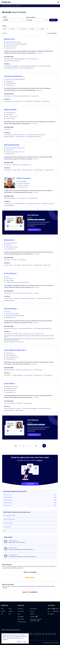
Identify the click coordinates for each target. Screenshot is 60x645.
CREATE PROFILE (33, 229)
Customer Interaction (27, 170)
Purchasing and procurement (33, 203)
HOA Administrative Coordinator (13, 42)
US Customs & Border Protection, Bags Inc (23, 293)
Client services (7, 375)
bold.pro (39, 460)
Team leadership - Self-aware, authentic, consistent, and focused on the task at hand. (24, 333)
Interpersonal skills (49, 170)
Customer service (8, 265)
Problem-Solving (7, 502)
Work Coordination (19, 341)
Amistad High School (11, 390)
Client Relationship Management (11, 66)
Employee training (38, 265)
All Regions (32, 616)
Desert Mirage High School (12, 357)
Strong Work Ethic (28, 101)
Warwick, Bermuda (10, 153)
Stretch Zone (9, 245)
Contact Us (20, 608)
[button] (44, 446)
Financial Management (19, 203)
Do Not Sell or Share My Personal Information (35, 620)
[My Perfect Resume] (30, 572)
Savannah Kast (12, 547)
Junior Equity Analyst (11, 112)
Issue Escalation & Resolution (11, 68)
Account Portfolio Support (44, 66)
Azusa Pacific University (11, 46)
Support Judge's (16, 170)
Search (53, 20)
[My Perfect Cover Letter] (30, 592)
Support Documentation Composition (12, 408)
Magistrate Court (17, 164)
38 (36, 445)
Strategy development (18, 375)
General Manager (22, 181)
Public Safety (38, 101)
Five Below (14, 259)
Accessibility (20, 616)
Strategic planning (8, 203)
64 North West (9, 114)
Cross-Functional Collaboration (27, 68)
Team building (17, 265)
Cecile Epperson (10, 81)
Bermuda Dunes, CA (10, 48)
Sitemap (32, 613)
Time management (47, 375)
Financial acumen (37, 375)
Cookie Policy (33, 608)
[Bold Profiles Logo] (6, 2)
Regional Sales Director (11, 243)
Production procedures (9, 300)
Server (7, 276)
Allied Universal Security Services (24, 369)
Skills (2, 608)
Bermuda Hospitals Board (10, 515)
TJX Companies (22, 259)
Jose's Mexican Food (22, 198)
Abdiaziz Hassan (13, 540)
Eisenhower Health (8, 523)
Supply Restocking (8, 101)
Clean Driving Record (9, 410)
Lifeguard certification (9, 136)
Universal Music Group (32, 58)
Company (11, 611)
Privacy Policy (21, 619)
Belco (5, 530)
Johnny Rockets (9, 278)
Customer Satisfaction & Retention (29, 66)
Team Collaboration (20, 136)
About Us (32, 611)
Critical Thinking (7, 505)
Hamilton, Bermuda (10, 85)
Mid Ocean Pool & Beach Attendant (21, 96)
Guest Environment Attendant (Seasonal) (15, 79)
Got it (24, 641)
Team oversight (28, 375)
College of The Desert (23, 185)
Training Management (9, 205)
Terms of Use (21, 611)
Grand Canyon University (12, 247)
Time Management (8, 497)
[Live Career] (30, 577)
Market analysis (47, 265)
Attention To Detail (8, 500)
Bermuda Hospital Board (9, 519)
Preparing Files (7, 170)
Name (10, 613)
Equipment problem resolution (29, 298)
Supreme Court (9, 149)
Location (3, 611)
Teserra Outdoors (28, 403)
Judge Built (19, 403)
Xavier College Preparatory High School (15, 315)
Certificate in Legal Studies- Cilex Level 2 (15, 151)
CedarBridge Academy (11, 83)
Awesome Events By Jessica (12, 313)
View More (39, 53)
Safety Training (45, 101)
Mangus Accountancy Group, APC (12, 60)
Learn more (30, 483)
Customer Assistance (38, 170)
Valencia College (10, 280)
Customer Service (18, 101)
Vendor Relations (20, 410)
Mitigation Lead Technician (12, 386)
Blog (19, 613)
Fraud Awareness (22, 621)
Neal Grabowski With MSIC (25, 328)
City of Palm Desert (37, 369)
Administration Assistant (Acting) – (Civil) (15, 147)
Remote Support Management (30, 408)
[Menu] (58, 2)
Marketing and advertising (48, 203)
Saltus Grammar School (11, 116)
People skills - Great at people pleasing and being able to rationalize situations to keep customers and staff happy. (28, 336)
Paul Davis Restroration (11, 388)
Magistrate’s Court (26, 164)
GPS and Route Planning (44, 408)
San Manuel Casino (33, 198)
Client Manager (9, 353)
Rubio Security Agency (11, 355)
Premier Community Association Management (16, 44)
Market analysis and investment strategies (14, 134)
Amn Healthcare (7, 527)
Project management (27, 265)
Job (2, 613)
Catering (8, 311)
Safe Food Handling (8, 341)
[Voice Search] (46, 20)
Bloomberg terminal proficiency (34, 136)
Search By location (10, 5)
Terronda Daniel (13, 555)
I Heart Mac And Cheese (24, 183)
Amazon (37, 293)
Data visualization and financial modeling (34, 134)
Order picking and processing (44, 298)
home (3, 5)
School (10, 608)
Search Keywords (30, 17)
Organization (17, 298)
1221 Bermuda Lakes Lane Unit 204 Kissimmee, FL (18, 282)
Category (4, 17)
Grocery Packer (35, 96)
